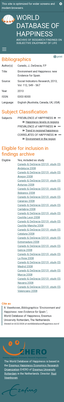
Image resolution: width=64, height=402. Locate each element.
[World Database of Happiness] (8, 28)
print (59, 56)
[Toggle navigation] (4, 49)
